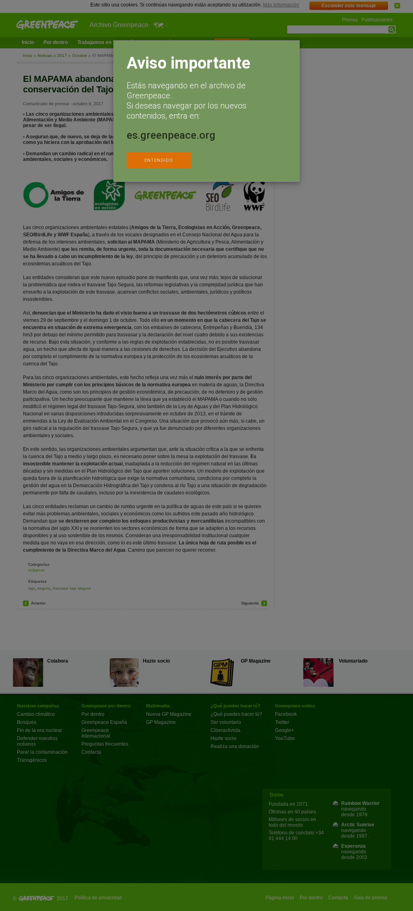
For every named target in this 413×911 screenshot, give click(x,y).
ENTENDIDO (158, 160)
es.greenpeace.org (171, 135)
